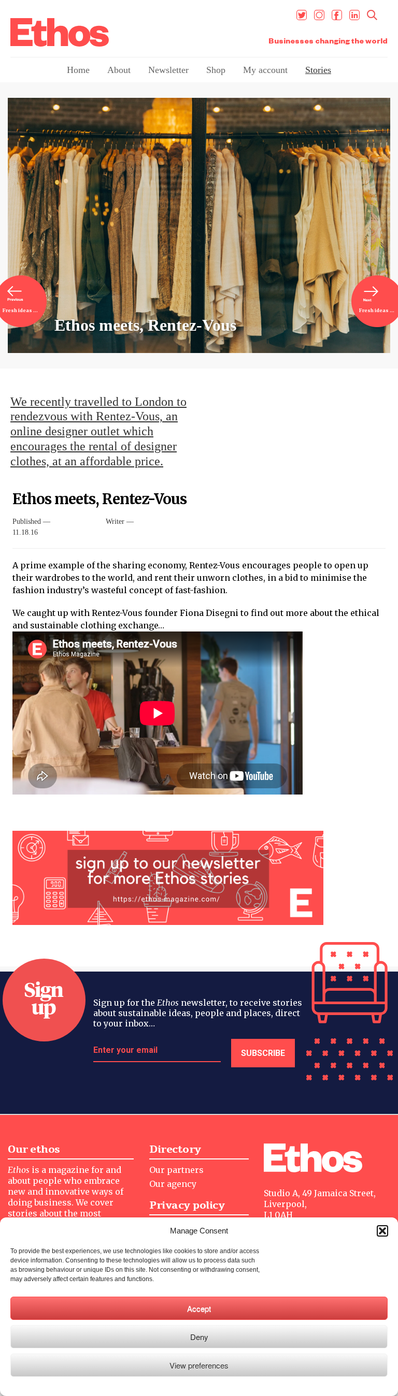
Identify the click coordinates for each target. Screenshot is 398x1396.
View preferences (199, 1365)
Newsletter (168, 70)
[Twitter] (301, 15)
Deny (199, 1336)
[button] (382, 1231)
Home (78, 70)
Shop (215, 70)
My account (265, 70)
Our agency (172, 1184)
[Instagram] (319, 15)
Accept (199, 1308)
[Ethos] (59, 32)
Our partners (176, 1170)
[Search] (372, 15)
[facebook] (337, 15)
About (119, 70)
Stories (318, 70)
